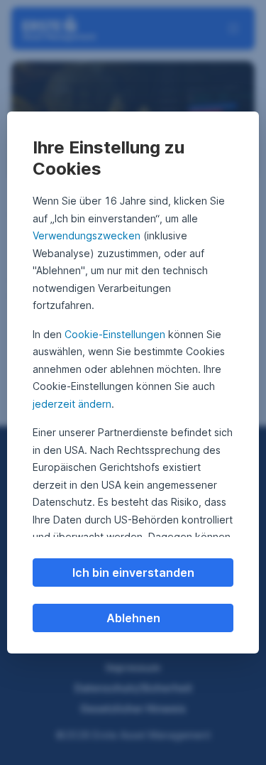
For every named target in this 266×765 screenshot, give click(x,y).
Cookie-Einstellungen (115, 334)
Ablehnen (133, 618)
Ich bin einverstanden (133, 572)
